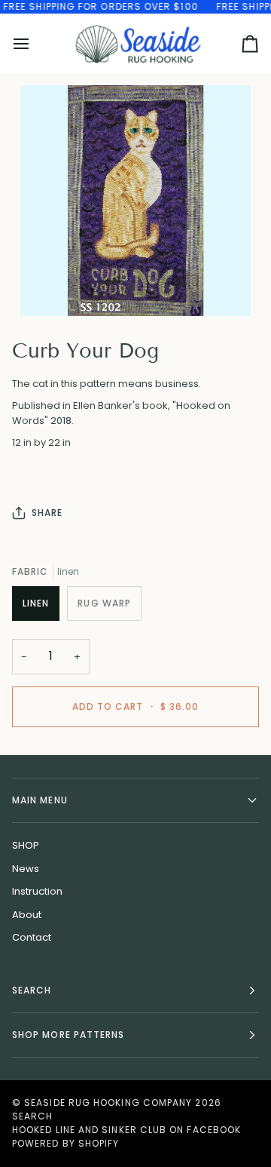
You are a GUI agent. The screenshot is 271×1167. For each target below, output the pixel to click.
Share (47, 512)
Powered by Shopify (65, 1143)
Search (32, 1116)
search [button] (31, 990)
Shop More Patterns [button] (68, 1034)
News (25, 868)
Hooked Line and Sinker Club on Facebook (126, 1129)
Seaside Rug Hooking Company (108, 1102)
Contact (31, 937)
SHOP (25, 845)
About (26, 914)
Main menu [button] (40, 800)
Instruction (37, 891)
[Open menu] (34, 44)
